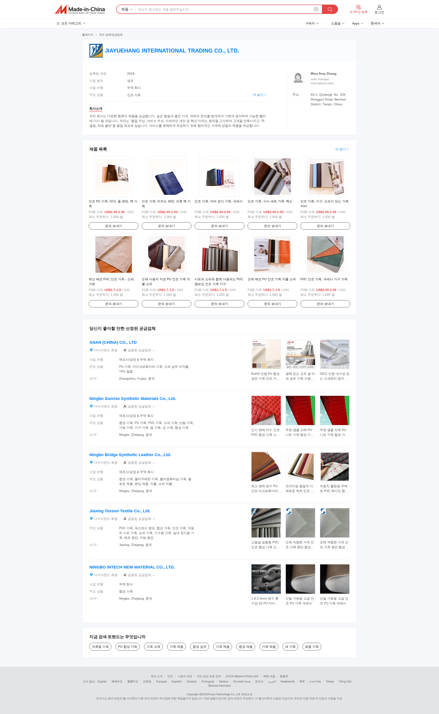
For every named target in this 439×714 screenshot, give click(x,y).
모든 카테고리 (71, 23)
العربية (272, 681)
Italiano (223, 681)
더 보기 (258, 95)
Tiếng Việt (345, 681)
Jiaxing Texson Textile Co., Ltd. (119, 511)
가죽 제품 (176, 646)
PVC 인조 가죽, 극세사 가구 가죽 (324, 279)
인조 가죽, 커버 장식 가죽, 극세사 (219, 201)
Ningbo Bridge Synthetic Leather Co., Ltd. (130, 454)
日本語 (147, 681)
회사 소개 (157, 676)
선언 (170, 676)
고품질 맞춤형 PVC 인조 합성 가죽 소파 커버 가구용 (265, 547)
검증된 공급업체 (142, 350)
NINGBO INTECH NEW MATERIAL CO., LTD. (132, 567)
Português (207, 681)
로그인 (379, 12)
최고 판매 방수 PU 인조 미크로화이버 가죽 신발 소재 (264, 490)
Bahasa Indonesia (220, 685)
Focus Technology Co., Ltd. (224, 694)
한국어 (259, 681)
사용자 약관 (185, 676)
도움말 (336, 23)
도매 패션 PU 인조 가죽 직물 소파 (272, 279)
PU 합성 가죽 (127, 646)
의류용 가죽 (100, 646)
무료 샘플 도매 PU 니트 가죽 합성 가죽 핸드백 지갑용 (300, 434)
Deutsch (192, 681)
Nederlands (288, 681)
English (102, 681)
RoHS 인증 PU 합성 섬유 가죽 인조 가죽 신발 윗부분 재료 (265, 378)
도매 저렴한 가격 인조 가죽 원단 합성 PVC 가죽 (300, 547)
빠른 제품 (269, 676)
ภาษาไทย (315, 681)
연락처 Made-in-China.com (242, 676)
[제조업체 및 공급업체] (80, 9)
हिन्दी (302, 681)
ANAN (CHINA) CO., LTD (113, 342)
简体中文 (117, 681)
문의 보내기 (113, 226)
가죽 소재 (153, 646)
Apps (355, 23)
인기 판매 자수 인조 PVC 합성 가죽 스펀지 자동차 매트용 (265, 434)
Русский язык (241, 681)
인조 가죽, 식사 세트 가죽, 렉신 (270, 201)
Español (177, 681)
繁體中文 (132, 681)
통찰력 (284, 676)
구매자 (310, 23)
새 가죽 (290, 646)
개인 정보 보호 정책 (209, 676)
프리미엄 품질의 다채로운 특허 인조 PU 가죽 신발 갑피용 (300, 490)
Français (161, 681)
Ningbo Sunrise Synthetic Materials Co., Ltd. (132, 398)
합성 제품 (246, 646)
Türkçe (330, 681)
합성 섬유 (199, 646)
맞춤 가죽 (312, 646)
